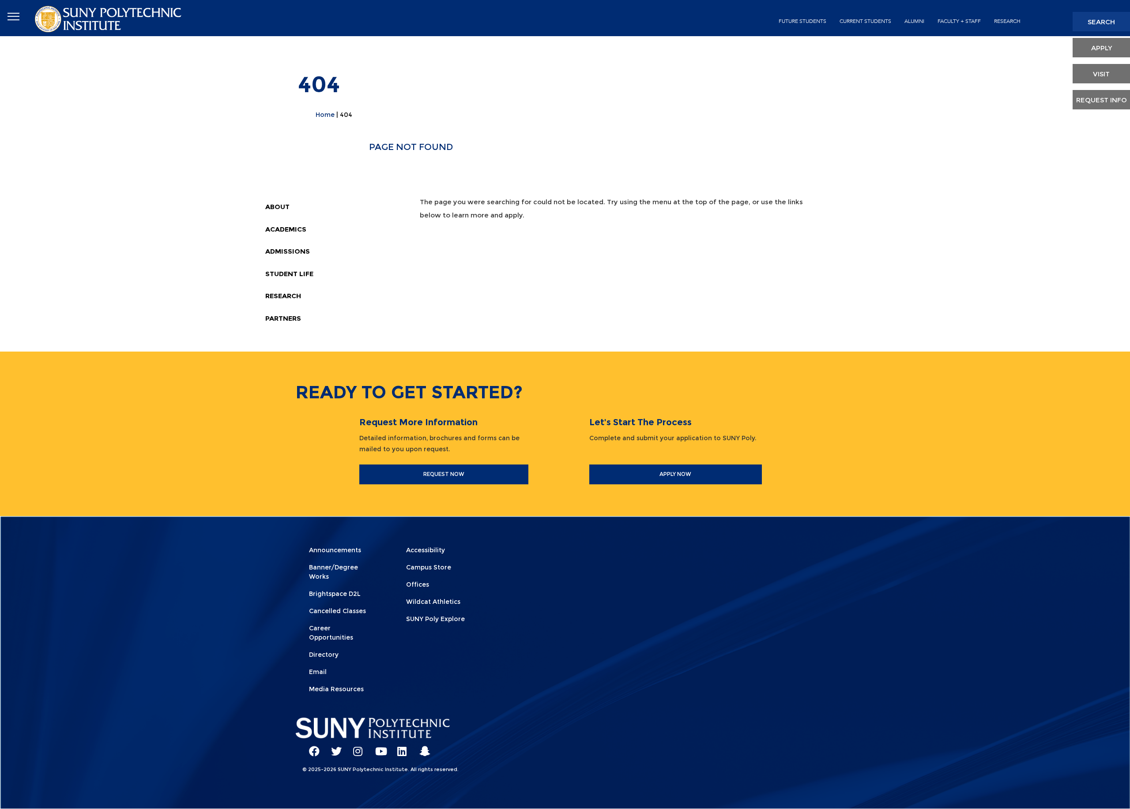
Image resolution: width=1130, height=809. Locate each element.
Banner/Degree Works (333, 572)
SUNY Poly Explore (435, 619)
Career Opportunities (331, 632)
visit (1101, 74)
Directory (324, 655)
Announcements (335, 550)
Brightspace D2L (335, 594)
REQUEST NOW (443, 474)
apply (1101, 48)
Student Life (289, 274)
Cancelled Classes (337, 611)
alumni (914, 21)
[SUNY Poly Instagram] (355, 747)
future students (802, 21)
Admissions (287, 251)
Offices (417, 584)
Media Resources (336, 689)
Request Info (1101, 100)
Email (318, 672)
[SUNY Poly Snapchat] (421, 747)
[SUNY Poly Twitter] (333, 747)
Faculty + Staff (959, 21)
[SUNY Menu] (13, 17)
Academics (285, 229)
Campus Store (428, 567)
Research (1007, 21)
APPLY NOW (675, 474)
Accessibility (425, 550)
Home (325, 115)
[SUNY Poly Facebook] (311, 747)
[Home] (109, 18)
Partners (283, 318)
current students (865, 21)
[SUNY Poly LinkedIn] (399, 747)
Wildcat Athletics (433, 602)
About (277, 206)
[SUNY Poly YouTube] (377, 747)
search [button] (1101, 22)
